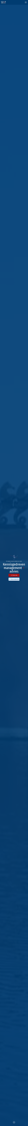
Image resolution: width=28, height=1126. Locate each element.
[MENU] (26, 2)
